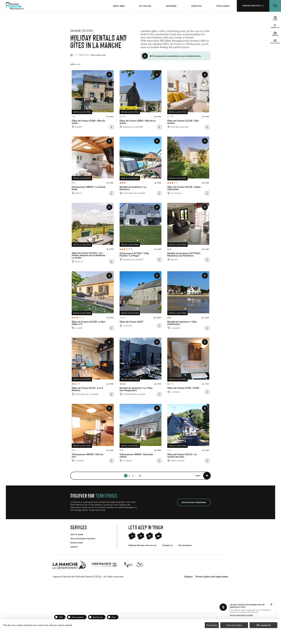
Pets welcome (78, 617)
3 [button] (132, 475)
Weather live (275, 27)
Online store (76, 542)
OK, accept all (263, 625)
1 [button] (125, 475)
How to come (275, 43)
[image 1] (90, 108)
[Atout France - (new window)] (134, 565)
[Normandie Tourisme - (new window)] (104, 565)
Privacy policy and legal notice (212, 576)
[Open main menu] (275, 6)
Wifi (60, 617)
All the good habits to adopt (241, 615)
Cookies (188, 576)
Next (198, 475)
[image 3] (94, 108)
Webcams (275, 35)
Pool (113, 617)
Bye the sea (97, 617)
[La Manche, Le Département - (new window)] (69, 565)
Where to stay (84, 55)
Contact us (167, 545)
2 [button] (129, 475)
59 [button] (140, 475)
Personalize (211, 625)
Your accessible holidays (82, 538)
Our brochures (185, 545)
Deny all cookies (234, 625)
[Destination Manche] (15, 6)
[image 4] (96, 108)
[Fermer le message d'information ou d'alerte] (271, 605)
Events (275, 20)
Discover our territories (194, 502)
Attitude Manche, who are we (142, 545)
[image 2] (92, 108)
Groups (74, 547)
